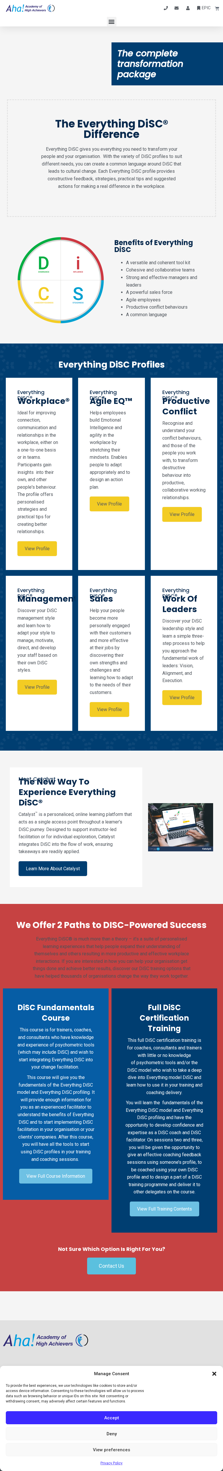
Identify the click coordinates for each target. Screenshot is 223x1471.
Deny (112, 1433)
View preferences (111, 1449)
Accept (111, 1417)
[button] (214, 1374)
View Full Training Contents (164, 1209)
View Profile (37, 548)
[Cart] (215, 8)
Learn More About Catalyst (53, 868)
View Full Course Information (55, 1176)
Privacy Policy (111, 1463)
